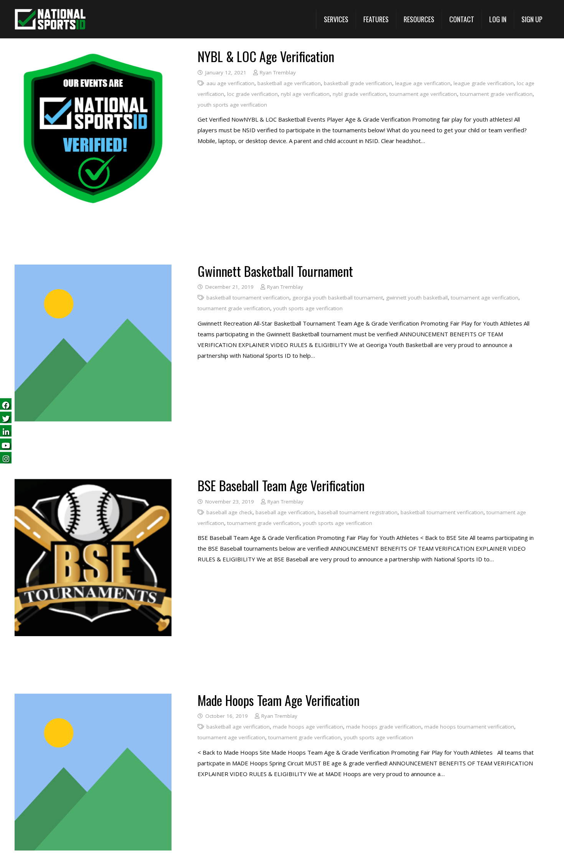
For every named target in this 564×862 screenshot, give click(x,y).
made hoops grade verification (383, 726)
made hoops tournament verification (469, 726)
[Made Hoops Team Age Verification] (93, 699)
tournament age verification (423, 93)
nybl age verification (305, 93)
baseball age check (229, 512)
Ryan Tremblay (278, 72)
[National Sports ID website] (50, 19)
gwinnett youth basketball (417, 297)
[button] (336, 19)
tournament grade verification (496, 93)
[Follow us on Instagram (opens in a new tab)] (6, 458)
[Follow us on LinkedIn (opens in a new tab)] (6, 431)
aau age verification (230, 83)
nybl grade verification (359, 93)
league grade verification (484, 83)
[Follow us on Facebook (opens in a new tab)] (6, 404)
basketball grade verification (358, 83)
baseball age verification (285, 512)
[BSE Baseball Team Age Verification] (93, 484)
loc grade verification (252, 93)
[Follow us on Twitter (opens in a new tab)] (6, 417)
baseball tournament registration (357, 512)
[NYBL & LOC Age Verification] (93, 55)
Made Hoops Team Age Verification (279, 700)
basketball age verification (289, 83)
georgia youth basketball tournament (337, 297)
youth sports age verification (232, 104)
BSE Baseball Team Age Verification (281, 485)
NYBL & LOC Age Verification (266, 56)
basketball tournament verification (247, 297)
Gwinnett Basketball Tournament (275, 271)
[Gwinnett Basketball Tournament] (93, 270)
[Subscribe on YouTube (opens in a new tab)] (6, 444)
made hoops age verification (308, 726)
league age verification (422, 83)
